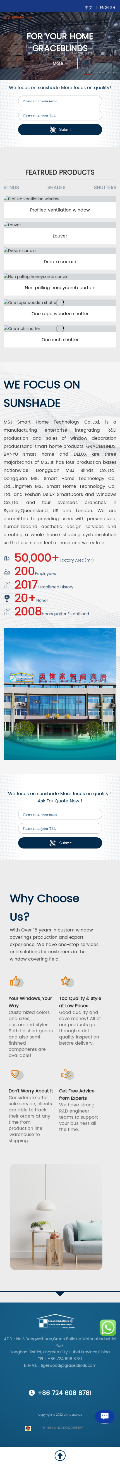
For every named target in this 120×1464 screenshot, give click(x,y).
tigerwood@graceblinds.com (68, 1365)
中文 (89, 7)
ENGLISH (107, 7)
